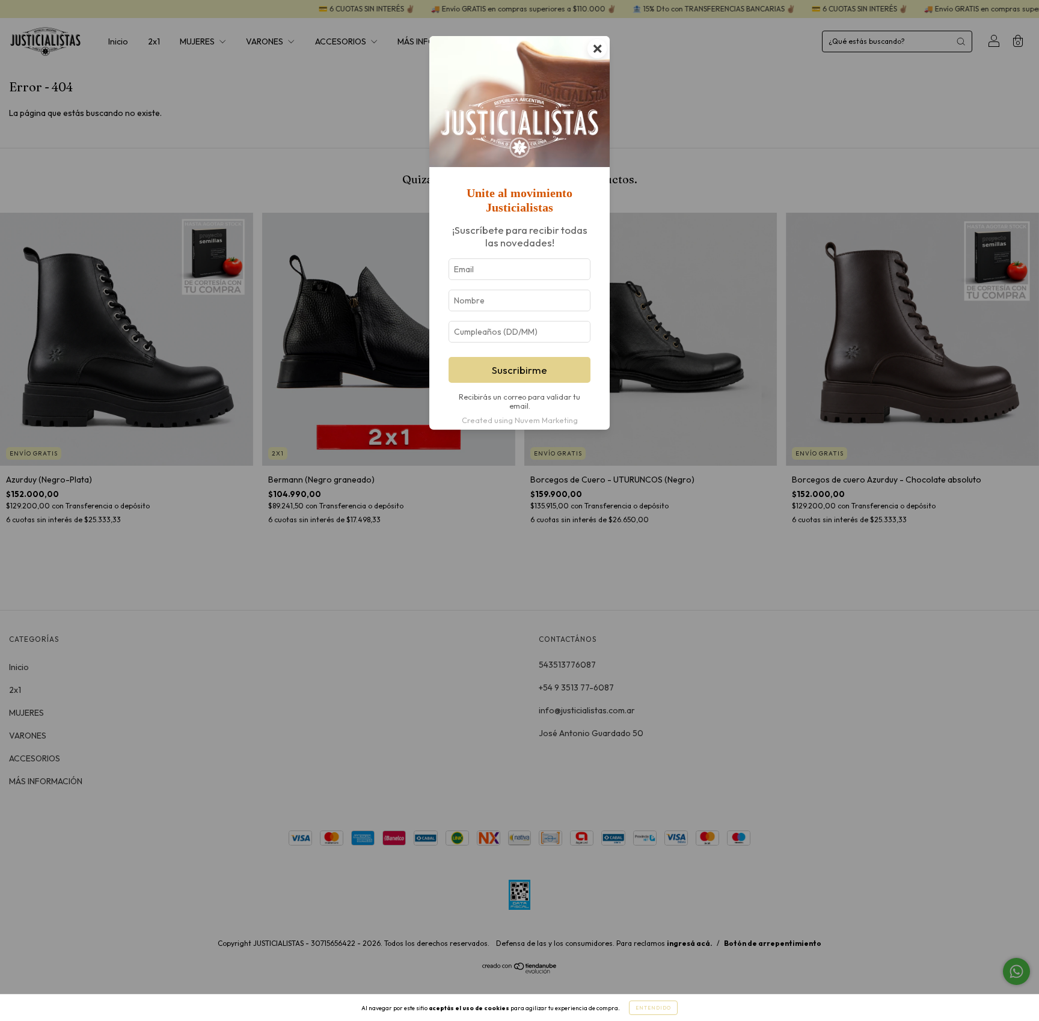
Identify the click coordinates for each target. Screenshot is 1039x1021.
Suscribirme (519, 370)
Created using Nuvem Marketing (520, 420)
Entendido (653, 1008)
